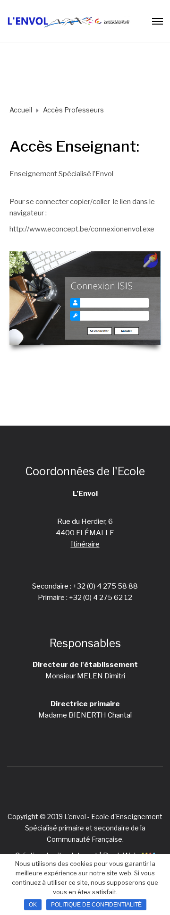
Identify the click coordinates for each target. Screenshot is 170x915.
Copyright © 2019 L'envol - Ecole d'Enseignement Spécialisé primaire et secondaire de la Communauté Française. (85, 827)
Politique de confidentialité (96, 904)
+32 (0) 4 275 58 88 (105, 586)
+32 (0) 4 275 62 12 (100, 597)
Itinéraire (85, 544)
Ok (33, 904)
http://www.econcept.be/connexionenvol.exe (81, 229)
